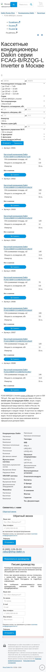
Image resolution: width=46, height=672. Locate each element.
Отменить (7, 143)
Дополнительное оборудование (9, 485)
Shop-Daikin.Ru (7, 667)
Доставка (27, 487)
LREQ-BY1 (28, 448)
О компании (29, 490)
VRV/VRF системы (10, 476)
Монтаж (27, 494)
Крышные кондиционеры (30, 456)
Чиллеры (28, 439)
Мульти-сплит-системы (9, 461)
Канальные (7, 442)
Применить (18, 143)
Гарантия (27, 497)
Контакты (28, 480)
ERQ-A (26, 446)
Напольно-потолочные (11, 445)
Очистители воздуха (32, 476)
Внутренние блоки (9, 470)
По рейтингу (13, 22)
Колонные (6, 453)
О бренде (28, 483)
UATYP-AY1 (28, 463)
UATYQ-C (27, 460)
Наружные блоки (9, 472)
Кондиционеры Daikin (26, 13)
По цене (12, 25)
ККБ (25, 442)
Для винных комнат (10, 456)
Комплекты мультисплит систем (11, 466)
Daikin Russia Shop (8, 13)
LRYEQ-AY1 (28, 451)
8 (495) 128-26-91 (12, 549)
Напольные (7, 448)
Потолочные (7, 451)
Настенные (7, 436)
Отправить (9, 542)
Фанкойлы (7, 490)
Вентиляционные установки (31, 472)
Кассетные (41, 13)
